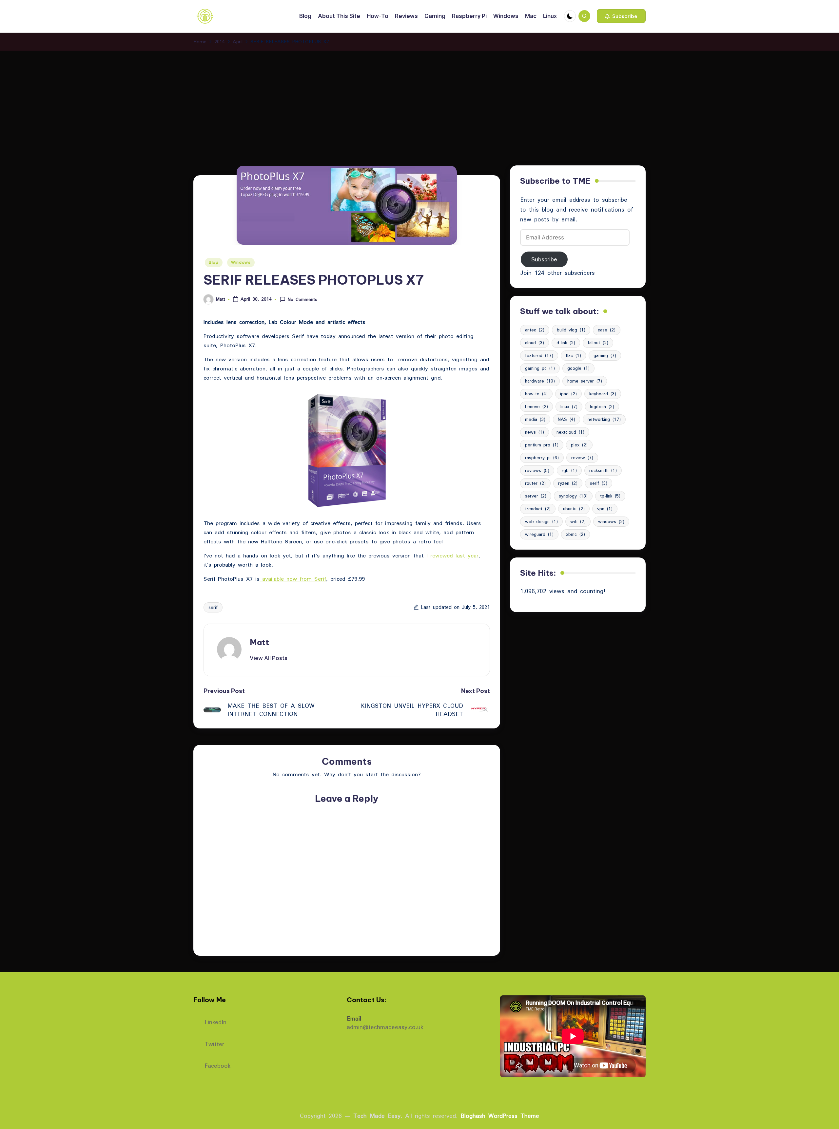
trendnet (538, 508)
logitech (602, 406)
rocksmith (603, 470)
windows (611, 521)
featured (539, 355)
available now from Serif (293, 578)
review (582, 457)
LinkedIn (215, 1021)
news (534, 432)
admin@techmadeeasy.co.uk (385, 1027)
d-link (565, 342)
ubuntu (574, 508)
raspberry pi (542, 457)
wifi (578, 521)
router (535, 483)
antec (534, 329)
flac (573, 355)
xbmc (575, 534)
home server (584, 381)
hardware (540, 381)
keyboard (602, 393)
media (535, 419)
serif (213, 607)
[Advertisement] (419, 100)
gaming (605, 355)
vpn (605, 508)
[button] (621, 16)
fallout (598, 342)
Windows (241, 262)
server (535, 495)
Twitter (214, 1043)
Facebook (217, 1065)
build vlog (571, 329)
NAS (566, 419)
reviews (537, 470)
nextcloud (570, 432)
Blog (214, 262)
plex (579, 444)
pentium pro (541, 444)
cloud (534, 342)
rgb (569, 470)
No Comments (302, 299)
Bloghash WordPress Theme (499, 1116)
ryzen (567, 483)
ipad (568, 393)
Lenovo (536, 406)
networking (604, 419)
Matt (259, 642)
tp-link (610, 495)
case (606, 329)
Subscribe (544, 259)
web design (541, 521)
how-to (536, 393)
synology (573, 495)
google (578, 368)
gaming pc (540, 368)
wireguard (539, 534)
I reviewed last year (451, 555)
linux (568, 406)
